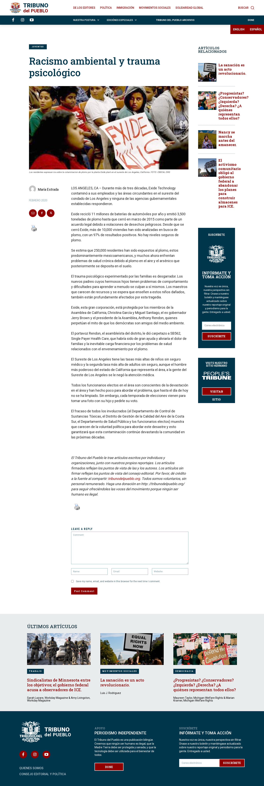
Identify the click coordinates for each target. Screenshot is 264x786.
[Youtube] (31, 20)
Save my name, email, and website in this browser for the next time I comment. (118, 581)
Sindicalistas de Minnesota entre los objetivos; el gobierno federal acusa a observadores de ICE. (58, 684)
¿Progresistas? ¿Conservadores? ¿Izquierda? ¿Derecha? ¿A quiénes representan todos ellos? (233, 106)
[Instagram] (22, 20)
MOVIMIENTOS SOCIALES (119, 671)
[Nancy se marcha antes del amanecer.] (207, 139)
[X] (51, 213)
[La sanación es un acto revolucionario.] (207, 72)
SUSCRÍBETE (216, 336)
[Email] (33, 213)
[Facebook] (13, 20)
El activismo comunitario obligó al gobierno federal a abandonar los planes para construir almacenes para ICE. (229, 183)
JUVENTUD (38, 47)
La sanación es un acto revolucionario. (122, 682)
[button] (246, 7)
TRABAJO (35, 671)
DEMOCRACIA (184, 671)
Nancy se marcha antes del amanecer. (227, 138)
